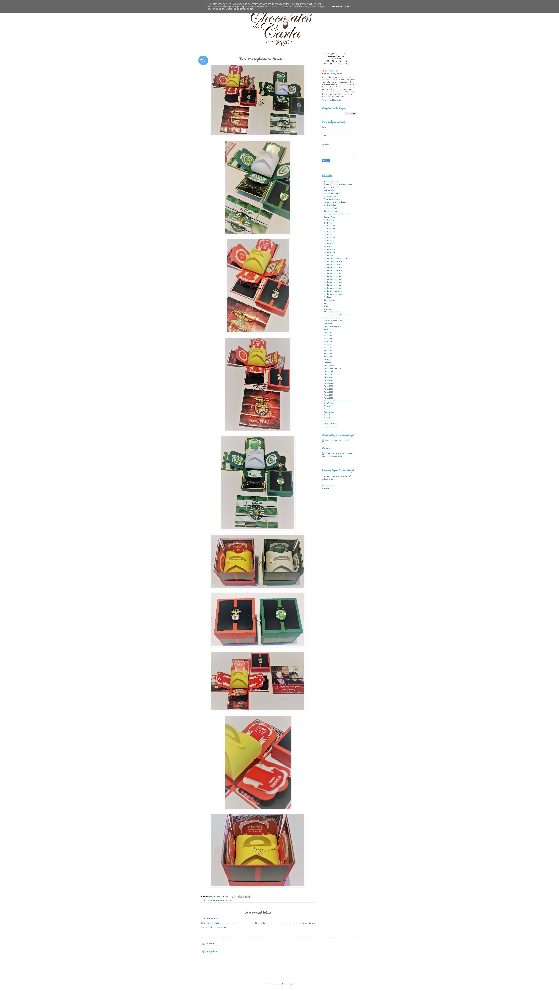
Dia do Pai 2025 (329, 253)
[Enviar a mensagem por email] (238, 896)
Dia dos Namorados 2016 (333, 264)
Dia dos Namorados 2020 (333, 276)
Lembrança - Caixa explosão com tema (219, 900)
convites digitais (330, 205)
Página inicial (260, 923)
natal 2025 (328, 359)
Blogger (291, 984)
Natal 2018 (328, 339)
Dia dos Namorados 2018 (333, 270)
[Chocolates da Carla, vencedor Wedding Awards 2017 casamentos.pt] (339, 456)
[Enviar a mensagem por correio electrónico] (233, 897)
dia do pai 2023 (329, 247)
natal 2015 (328, 330)
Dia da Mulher (329, 232)
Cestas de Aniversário (332, 199)
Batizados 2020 (329, 190)
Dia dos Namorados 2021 (333, 279)
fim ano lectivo (329, 300)
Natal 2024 (328, 356)
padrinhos (327, 362)
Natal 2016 (328, 333)
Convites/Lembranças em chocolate (337, 214)
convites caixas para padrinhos (335, 202)
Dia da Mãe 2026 (330, 229)
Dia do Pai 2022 (329, 244)
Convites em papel (331, 208)
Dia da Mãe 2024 (330, 226)
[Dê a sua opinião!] (240, 896)
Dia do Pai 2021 (329, 241)
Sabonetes (328, 418)
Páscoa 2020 (328, 386)
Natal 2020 (328, 345)
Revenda (327, 415)
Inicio (326, 306)
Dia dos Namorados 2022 (333, 282)
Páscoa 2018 (328, 380)
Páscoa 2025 (328, 395)
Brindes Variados (330, 196)
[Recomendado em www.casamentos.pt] (335, 440)
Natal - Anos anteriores (332, 327)
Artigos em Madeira (331, 187)
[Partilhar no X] (243, 896)
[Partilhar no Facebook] (246, 896)
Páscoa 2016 (328, 374)
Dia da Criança (329, 220)
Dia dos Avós (328, 256)
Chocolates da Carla (332, 71)
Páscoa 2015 (328, 371)
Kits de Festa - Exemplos (333, 312)
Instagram (327, 309)
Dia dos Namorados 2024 (333, 288)
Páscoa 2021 (328, 389)
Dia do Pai (327, 235)
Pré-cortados (328, 406)
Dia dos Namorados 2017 (333, 267)
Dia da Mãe (328, 223)
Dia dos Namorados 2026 (333, 294)
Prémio (326, 409)
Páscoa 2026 (328, 398)
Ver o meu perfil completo (331, 100)
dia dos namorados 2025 (333, 291)
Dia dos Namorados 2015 (333, 262)
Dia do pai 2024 (329, 250)
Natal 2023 (328, 353)
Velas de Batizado (330, 424)
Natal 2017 (328, 336)
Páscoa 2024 (328, 392)
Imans (326, 303)
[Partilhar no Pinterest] (249, 896)
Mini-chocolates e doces (333, 321)
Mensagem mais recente (209, 923)
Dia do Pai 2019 (329, 238)
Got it (348, 7)
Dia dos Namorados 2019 (333, 273)
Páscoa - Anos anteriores (333, 368)
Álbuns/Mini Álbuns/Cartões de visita (338, 184)
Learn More (336, 7)
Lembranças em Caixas (332, 318)
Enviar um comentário (211, 918)
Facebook (327, 297)
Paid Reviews (329, 365)
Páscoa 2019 (328, 383)
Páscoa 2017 (328, 377)
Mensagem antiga (308, 923)
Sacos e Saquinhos (330, 421)
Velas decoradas (330, 427)
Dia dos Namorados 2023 (333, 285)
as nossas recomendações (334, 477)
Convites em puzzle (331, 211)
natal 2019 (328, 342)
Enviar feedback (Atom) (217, 927)
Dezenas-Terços (329, 217)
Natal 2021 (328, 348)
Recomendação (329, 412)
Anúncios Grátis (328, 486)
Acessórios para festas (332, 181)
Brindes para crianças (332, 193)
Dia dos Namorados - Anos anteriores (337, 258)
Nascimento (328, 324)
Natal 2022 (328, 350)
